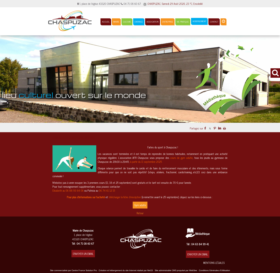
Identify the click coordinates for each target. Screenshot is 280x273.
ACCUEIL (106, 21)
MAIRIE (116, 21)
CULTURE (127, 21)
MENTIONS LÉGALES (214, 262)
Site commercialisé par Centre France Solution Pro (73, 270)
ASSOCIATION (153, 21)
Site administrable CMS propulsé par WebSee (176, 270)
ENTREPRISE (167, 21)
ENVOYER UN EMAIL (83, 253)
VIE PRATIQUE (183, 21)
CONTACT (214, 21)
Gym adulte (140, 205)
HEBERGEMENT (199, 21)
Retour (140, 213)
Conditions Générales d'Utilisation (214, 270)
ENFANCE (139, 21)
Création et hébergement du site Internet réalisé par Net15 (126, 270)
